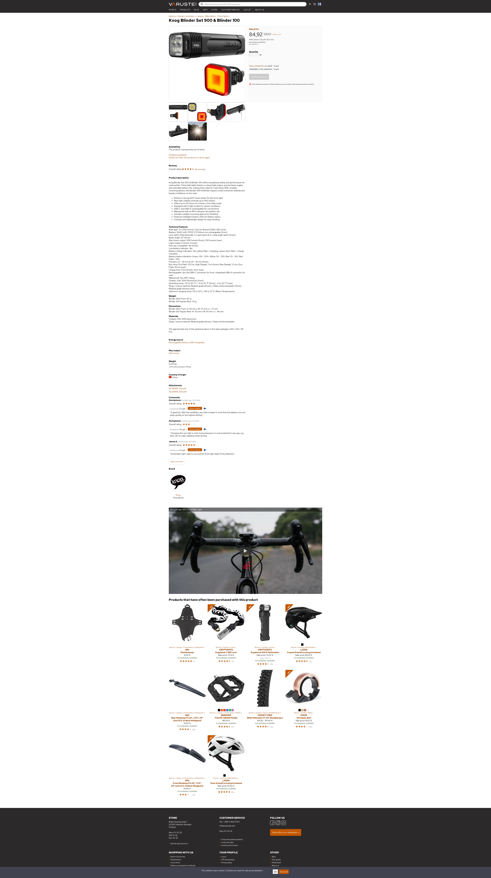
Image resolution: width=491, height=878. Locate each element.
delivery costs (277, 34)
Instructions (175, 862)
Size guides (276, 859)
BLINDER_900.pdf (178, 391)
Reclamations (176, 859)
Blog (273, 856)
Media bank (276, 862)
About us (259, 10)
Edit (275, 871)
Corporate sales (227, 842)
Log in (223, 856)
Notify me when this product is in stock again (189, 157)
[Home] (182, 4)
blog (196, 10)
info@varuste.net (227, 825)
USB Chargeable (197, 342)
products (185, 10)
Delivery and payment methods (183, 865)
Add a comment (177, 461)
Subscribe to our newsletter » (285, 832)
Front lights (223, 16)
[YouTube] (283, 823)
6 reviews (200, 169)
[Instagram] (278, 823)
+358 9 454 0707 (231, 821)
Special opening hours (179, 843)
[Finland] (320, 4)
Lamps (200, 16)
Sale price (254, 29)
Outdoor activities (186, 16)
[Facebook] (272, 823)
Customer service (230, 10)
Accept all (284, 871)
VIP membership (227, 859)
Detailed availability (178, 155)
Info (205, 10)
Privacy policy (226, 862)
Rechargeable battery (178, 342)
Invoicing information (229, 845)
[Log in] (310, 4)
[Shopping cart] (314, 4)
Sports (172, 10)
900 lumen (174, 353)
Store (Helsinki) (256, 66)
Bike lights (210, 16)
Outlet (247, 10)
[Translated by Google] (177, 408)
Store (214, 10)
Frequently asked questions (232, 839)
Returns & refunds (178, 856)
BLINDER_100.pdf (177, 388)
